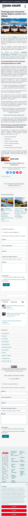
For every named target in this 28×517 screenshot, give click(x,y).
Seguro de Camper (13, 466)
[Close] (26, 484)
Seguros (22, 457)
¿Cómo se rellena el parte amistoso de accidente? (11, 321)
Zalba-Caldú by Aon (6, 176)
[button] (2, 210)
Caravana (4, 336)
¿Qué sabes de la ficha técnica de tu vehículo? (16, 306)
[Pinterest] (19, 378)
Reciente (14, 302)
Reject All (14, 510)
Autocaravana (5, 333)
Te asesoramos (6, 358)
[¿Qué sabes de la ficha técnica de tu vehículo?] (4, 306)
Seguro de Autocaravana (14, 460)
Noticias (4, 352)
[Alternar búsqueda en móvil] (25, 7)
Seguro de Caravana (13, 471)
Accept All (14, 514)
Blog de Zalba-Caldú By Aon (22, 473)
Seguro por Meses (6, 355)
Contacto (22, 468)
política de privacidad (19, 277)
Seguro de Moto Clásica (13, 482)
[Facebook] (8, 378)
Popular (5, 302)
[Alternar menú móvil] (25, 5)
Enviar (6, 284)
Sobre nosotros (22, 461)
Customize (13, 506)
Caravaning (5, 338)
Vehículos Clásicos (6, 361)
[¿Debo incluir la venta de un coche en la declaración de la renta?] (4, 313)
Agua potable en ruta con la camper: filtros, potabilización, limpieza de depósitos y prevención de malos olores (7, 214)
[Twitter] (10, 378)
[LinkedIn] (13, 378)
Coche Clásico (5, 341)
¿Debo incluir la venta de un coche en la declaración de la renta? (16, 314)
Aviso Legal (4, 481)
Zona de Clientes (22, 465)
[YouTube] (17, 378)
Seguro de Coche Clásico (13, 477)
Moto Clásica (5, 350)
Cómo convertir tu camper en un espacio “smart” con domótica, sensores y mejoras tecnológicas (21, 212)
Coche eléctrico (6, 344)
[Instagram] (15, 378)
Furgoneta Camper (6, 347)
